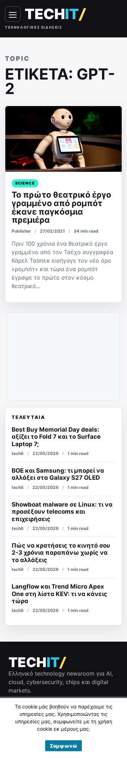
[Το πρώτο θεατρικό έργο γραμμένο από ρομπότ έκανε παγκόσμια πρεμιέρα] (63, 139)
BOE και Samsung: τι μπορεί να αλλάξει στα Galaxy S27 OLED (58, 474)
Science (25, 183)
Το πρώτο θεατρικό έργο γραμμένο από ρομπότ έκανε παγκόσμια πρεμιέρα (61, 207)
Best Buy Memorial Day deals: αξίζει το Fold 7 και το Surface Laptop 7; (56, 437)
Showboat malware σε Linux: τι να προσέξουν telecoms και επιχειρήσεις (62, 511)
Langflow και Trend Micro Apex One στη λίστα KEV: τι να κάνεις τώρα (59, 594)
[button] (63, 746)
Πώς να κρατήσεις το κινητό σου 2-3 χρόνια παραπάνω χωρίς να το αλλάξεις (61, 553)
